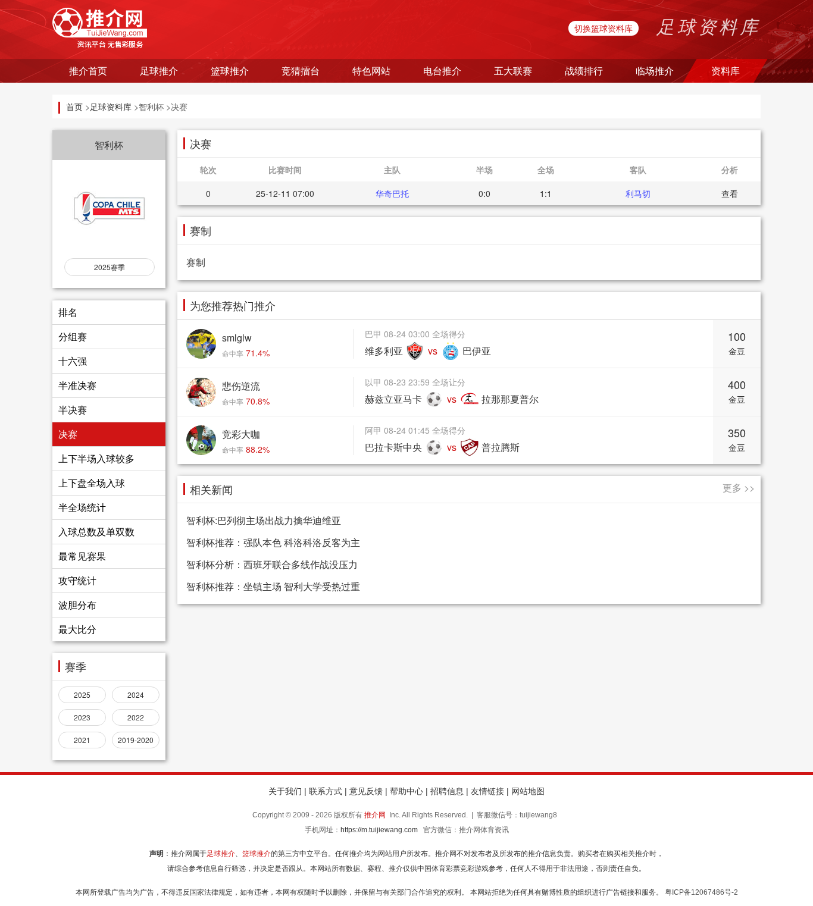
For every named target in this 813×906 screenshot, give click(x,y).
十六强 (72, 361)
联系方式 (325, 791)
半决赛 (72, 409)
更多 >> (739, 487)
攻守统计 (77, 580)
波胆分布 (77, 605)
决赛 (67, 434)
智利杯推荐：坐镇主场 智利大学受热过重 (273, 586)
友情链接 (487, 791)
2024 (135, 694)
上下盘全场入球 (91, 483)
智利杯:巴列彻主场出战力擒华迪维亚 (263, 520)
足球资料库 (111, 106)
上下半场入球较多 (96, 458)
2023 (82, 717)
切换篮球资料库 (603, 28)
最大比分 (77, 629)
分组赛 (72, 336)
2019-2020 (136, 740)
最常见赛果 (82, 556)
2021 (82, 740)
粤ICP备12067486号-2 (701, 892)
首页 (74, 106)
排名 (67, 312)
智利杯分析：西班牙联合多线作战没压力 (272, 564)
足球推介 (221, 853)
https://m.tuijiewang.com (379, 830)
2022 (135, 717)
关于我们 (285, 791)
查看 (729, 193)
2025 (82, 694)
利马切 (638, 193)
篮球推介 (256, 853)
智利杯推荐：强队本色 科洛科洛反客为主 (273, 542)
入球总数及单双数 (96, 531)
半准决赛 (77, 385)
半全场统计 (82, 507)
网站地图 (528, 791)
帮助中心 (406, 791)
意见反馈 (366, 791)
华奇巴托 (392, 193)
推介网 (375, 815)
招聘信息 (447, 791)
